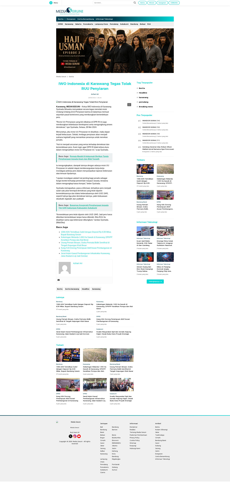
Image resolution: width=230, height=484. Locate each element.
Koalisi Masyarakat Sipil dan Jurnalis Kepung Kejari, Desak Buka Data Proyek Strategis (113, 333)
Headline (85, 289)
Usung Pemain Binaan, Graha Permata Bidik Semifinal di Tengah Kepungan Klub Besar (73, 320)
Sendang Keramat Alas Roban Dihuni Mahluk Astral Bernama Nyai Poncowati (158, 148)
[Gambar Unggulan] (82, 102)
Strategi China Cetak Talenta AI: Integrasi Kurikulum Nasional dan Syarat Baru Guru (165, 244)
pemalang (143, 102)
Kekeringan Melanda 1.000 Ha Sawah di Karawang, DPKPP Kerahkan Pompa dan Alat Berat (114, 306)
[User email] (59, 280)
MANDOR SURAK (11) (151, 140)
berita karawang (72, 289)
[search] (135, 3)
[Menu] (51, 3)
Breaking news (146, 107)
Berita (71, 76)
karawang (96, 289)
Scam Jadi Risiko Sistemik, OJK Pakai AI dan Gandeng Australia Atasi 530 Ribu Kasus (144, 245)
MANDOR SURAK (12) (151, 127)
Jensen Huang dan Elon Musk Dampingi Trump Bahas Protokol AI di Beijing (145, 270)
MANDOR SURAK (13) (151, 134)
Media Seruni (61, 76)
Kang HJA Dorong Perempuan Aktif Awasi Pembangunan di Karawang (113, 320)
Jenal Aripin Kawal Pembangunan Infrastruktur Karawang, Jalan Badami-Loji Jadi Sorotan (74, 333)
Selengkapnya (154, 281)
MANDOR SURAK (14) (151, 121)
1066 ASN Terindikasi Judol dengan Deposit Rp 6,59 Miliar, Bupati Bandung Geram (74, 305)
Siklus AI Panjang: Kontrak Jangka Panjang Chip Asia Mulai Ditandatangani (165, 270)
